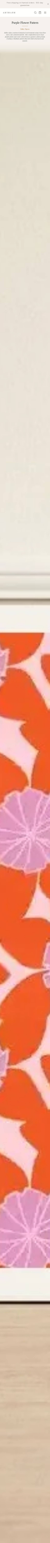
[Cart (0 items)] (40, 12)
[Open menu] (45, 13)
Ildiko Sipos (25, 29)
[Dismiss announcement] (48, 4)
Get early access (38, 1535)
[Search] (35, 12)
